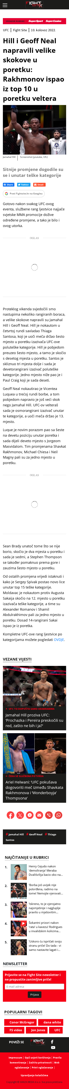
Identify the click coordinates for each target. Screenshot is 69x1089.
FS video (15, 1030)
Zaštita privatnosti (40, 1062)
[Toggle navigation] (5, 5)
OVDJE (59, 639)
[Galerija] (34, 130)
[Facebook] (53, 1042)
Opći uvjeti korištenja (38, 1057)
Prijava (34, 994)
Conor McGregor (21, 1022)
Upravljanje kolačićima (34, 1075)
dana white (52, 1022)
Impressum (15, 1057)
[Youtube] (55, 1048)
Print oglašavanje (42, 1067)
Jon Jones (37, 1030)
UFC (57, 1030)
